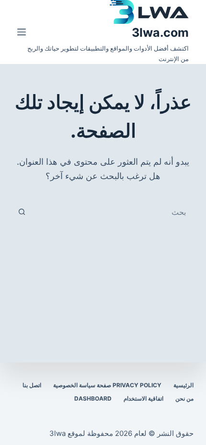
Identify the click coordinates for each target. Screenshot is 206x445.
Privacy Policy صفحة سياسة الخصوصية (107, 385)
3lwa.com (160, 32)
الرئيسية (183, 385)
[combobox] (112, 212)
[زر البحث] (22, 212)
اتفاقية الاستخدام (143, 398)
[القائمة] (21, 32)
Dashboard (93, 398)
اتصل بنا (32, 385)
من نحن (184, 398)
